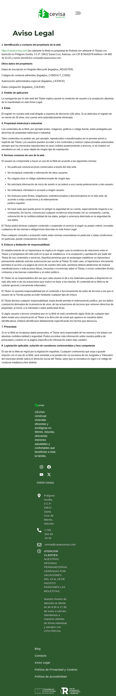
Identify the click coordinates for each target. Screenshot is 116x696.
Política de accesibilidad (51, 676)
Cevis (48, 482)
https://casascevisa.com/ (14, 50)
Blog (38, 648)
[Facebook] (49, 467)
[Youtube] (41, 474)
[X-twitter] (49, 474)
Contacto (41, 655)
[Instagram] (41, 467)
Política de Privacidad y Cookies (56, 669)
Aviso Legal (42, 662)
